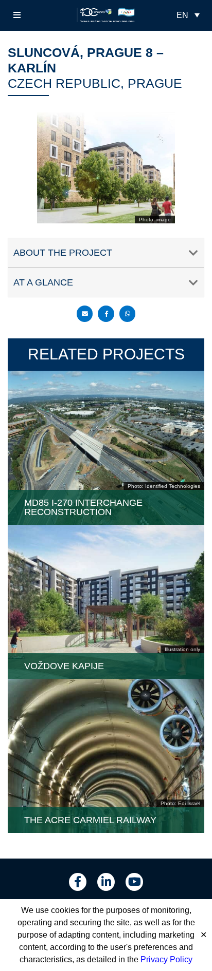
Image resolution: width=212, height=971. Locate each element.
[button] (17, 15)
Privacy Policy (166, 959)
